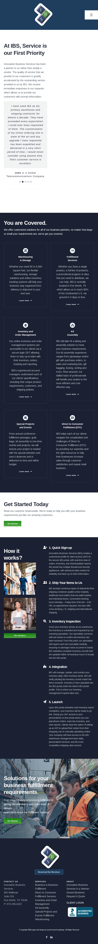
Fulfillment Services (45, 896)
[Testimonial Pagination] (20, 182)
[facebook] (47, 937)
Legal (34, 930)
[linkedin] (51, 937)
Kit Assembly (42, 907)
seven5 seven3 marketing (55, 930)
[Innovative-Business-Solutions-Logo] (49, 846)
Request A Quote (75, 896)
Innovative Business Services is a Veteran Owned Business (77, 888)
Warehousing (42, 919)
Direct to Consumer (45, 892)
